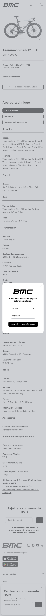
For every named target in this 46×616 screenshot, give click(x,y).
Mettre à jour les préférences (23, 324)
